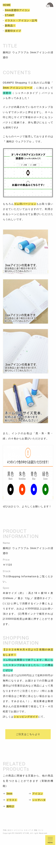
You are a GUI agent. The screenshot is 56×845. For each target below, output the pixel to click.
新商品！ (10, 25)
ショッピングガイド (26, 716)
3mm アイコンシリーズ (18, 87)
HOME (7, 5)
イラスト (11, 799)
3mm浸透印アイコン (17, 10)
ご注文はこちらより (28, 734)
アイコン (37, 793)
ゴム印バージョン (25, 203)
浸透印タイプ (13, 30)
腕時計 (10, 806)
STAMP (9, 15)
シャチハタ (39, 799)
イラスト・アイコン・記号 (21, 20)
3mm (9, 793)
